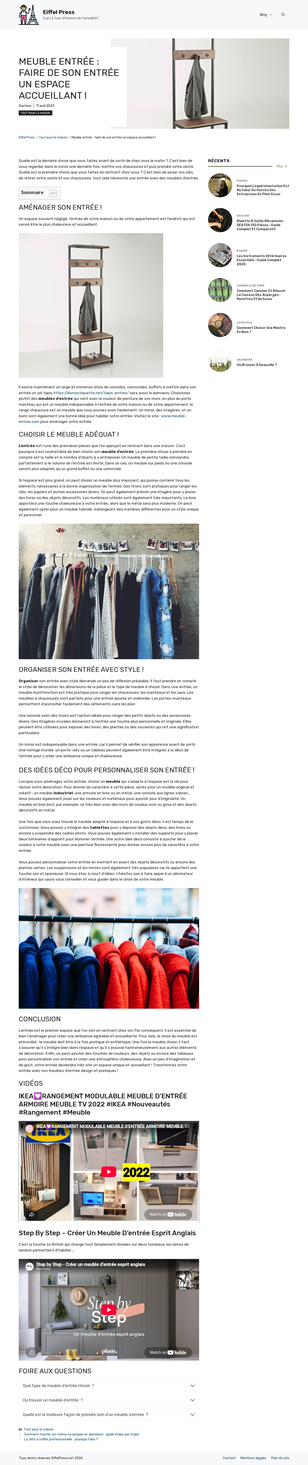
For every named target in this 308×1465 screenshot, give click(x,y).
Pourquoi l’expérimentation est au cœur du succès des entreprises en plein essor (263, 190)
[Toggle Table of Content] (51, 193)
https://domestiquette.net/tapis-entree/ (91, 393)
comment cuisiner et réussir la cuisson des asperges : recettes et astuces (261, 295)
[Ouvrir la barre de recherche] (283, 14)
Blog (263, 15)
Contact (229, 1458)
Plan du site (280, 1458)
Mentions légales (253, 1458)
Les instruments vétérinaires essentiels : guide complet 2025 (262, 260)
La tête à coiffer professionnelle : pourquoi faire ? (61, 1439)
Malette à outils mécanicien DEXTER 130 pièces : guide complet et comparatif (260, 225)
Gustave (25, 106)
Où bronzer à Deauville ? (257, 365)
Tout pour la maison (35, 113)
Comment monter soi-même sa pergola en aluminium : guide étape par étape (81, 1434)
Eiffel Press (59, 12)
